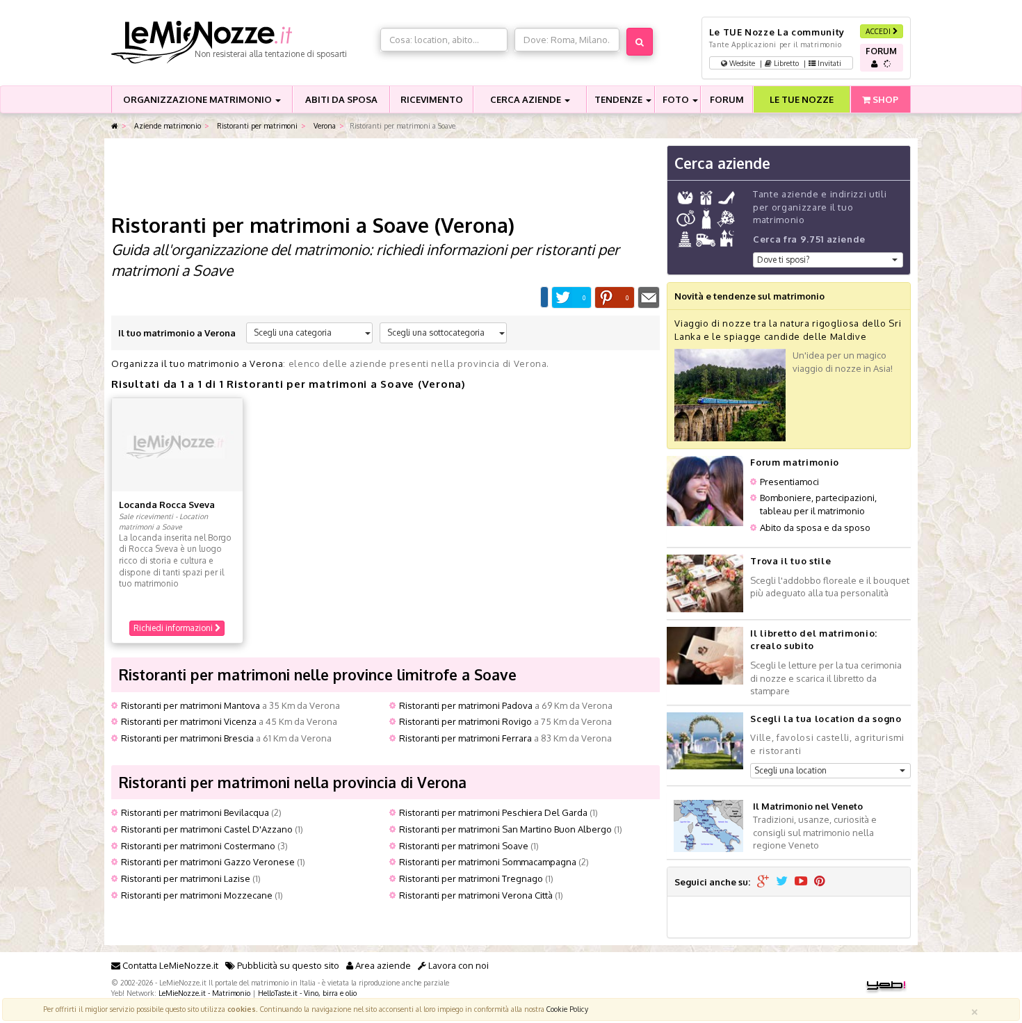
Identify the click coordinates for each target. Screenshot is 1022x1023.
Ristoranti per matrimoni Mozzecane (197, 895)
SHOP (884, 99)
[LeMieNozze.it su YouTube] (801, 881)
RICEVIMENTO (431, 99)
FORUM (727, 99)
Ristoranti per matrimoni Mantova (190, 705)
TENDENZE (619, 99)
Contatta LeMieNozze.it (169, 965)
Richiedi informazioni (174, 628)
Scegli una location (790, 770)
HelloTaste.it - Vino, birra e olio (307, 992)
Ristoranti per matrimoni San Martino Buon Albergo (505, 829)
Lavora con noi (457, 965)
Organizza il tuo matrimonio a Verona (197, 363)
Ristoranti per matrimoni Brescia (187, 738)
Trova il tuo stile (790, 560)
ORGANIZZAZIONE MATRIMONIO (198, 99)
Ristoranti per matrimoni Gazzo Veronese (208, 861)
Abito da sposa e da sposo (815, 527)
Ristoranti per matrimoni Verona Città (476, 895)
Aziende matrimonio (166, 125)
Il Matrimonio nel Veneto (808, 806)
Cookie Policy (567, 1008)
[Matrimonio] (242, 42)
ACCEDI (879, 30)
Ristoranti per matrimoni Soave (463, 845)
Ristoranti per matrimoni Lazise (185, 878)
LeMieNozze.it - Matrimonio (204, 992)
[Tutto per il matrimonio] (114, 126)
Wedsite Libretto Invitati (784, 62)
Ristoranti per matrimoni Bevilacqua (195, 812)
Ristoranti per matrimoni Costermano (198, 845)
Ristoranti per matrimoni (256, 125)
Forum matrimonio (794, 462)
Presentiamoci (789, 481)
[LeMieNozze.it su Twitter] (782, 881)
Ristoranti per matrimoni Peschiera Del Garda (493, 812)
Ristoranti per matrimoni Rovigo (465, 721)
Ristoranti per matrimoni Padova (466, 705)
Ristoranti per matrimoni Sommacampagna (487, 861)
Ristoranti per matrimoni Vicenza (189, 721)
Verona (323, 125)
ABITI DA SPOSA (341, 99)
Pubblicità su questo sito (287, 965)
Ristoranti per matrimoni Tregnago (471, 878)
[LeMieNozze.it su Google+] (763, 881)
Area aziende (382, 965)
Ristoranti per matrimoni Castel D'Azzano (207, 829)
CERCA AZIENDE (526, 99)
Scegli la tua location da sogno (825, 718)
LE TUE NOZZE (802, 99)
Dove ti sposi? (783, 259)
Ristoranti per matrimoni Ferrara (465, 738)
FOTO (677, 99)
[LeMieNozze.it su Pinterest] (819, 881)
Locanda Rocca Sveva (167, 504)
